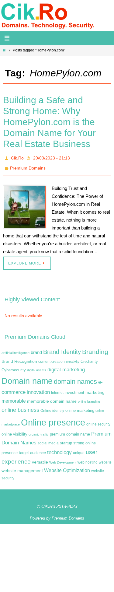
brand (36, 349)
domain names (75, 378)
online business (20, 407)
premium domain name (70, 431)
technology (59, 449)
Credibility (89, 358)
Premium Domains (28, 165)
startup (66, 439)
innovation (38, 389)
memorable (14, 397)
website (105, 459)
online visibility (14, 431)
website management (22, 467)
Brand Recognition (19, 358)
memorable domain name (52, 397)
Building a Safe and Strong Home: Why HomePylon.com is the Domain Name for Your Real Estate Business (49, 122)
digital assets (36, 366)
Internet (57, 389)
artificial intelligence (15, 349)
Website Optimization (67, 467)
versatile (40, 458)
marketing (95, 389)
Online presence (53, 419)
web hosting (88, 459)
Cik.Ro (17, 157)
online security (98, 420)
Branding (95, 348)
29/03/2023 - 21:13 (51, 157)
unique (79, 449)
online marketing (79, 407)
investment (74, 389)
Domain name (27, 377)
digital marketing (66, 366)
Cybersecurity (14, 366)
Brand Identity (62, 348)
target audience (32, 449)
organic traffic (39, 431)
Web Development (62, 459)
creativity (72, 358)
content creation (51, 358)
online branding (89, 398)
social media (48, 440)
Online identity (52, 407)
